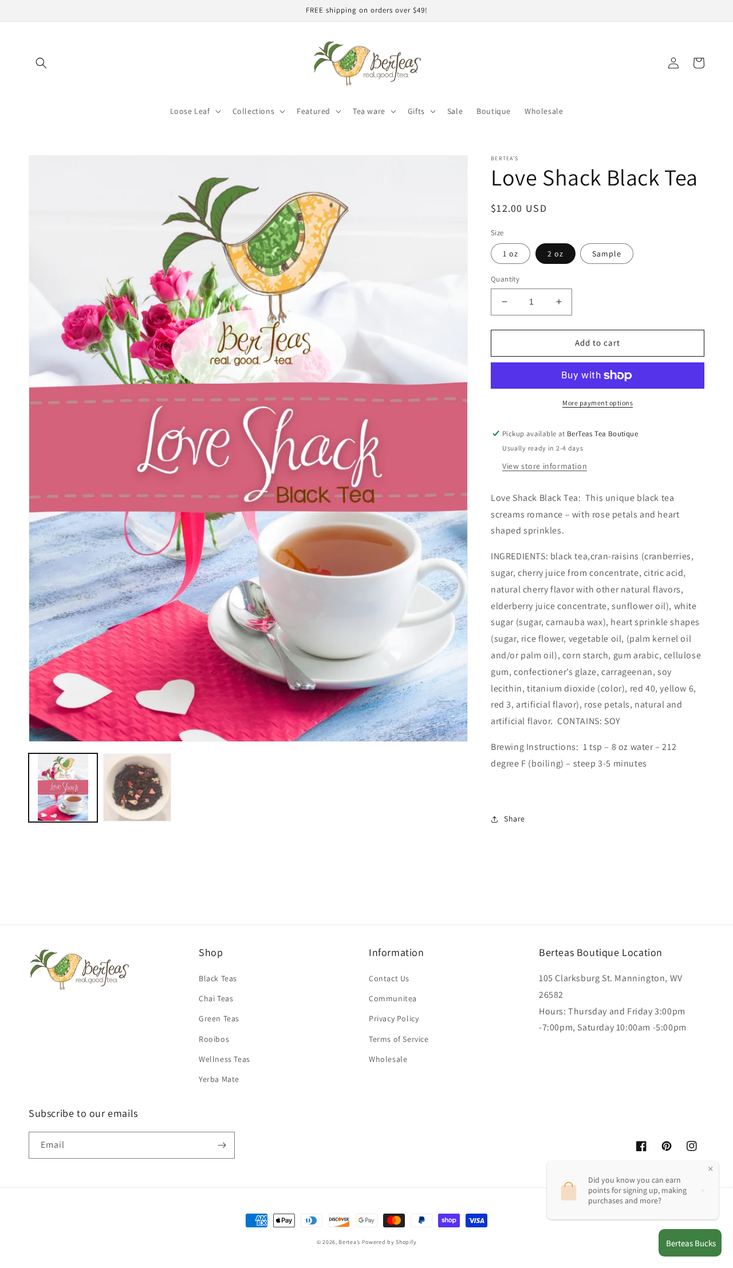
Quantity (505, 279)
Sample (606, 253)
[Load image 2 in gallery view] (137, 787)
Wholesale (388, 1059)
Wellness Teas (224, 1059)
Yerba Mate (219, 1079)
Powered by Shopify (389, 1242)
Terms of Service (399, 1039)
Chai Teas (216, 998)
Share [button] (514, 818)
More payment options (597, 402)
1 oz (510, 253)
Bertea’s (349, 1242)
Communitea (393, 998)
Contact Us (389, 978)
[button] (41, 63)
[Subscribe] (221, 1145)
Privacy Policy (394, 1018)
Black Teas (218, 978)
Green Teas (219, 1018)
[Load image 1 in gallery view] (63, 787)
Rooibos (214, 1039)
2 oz (555, 253)
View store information (544, 466)
